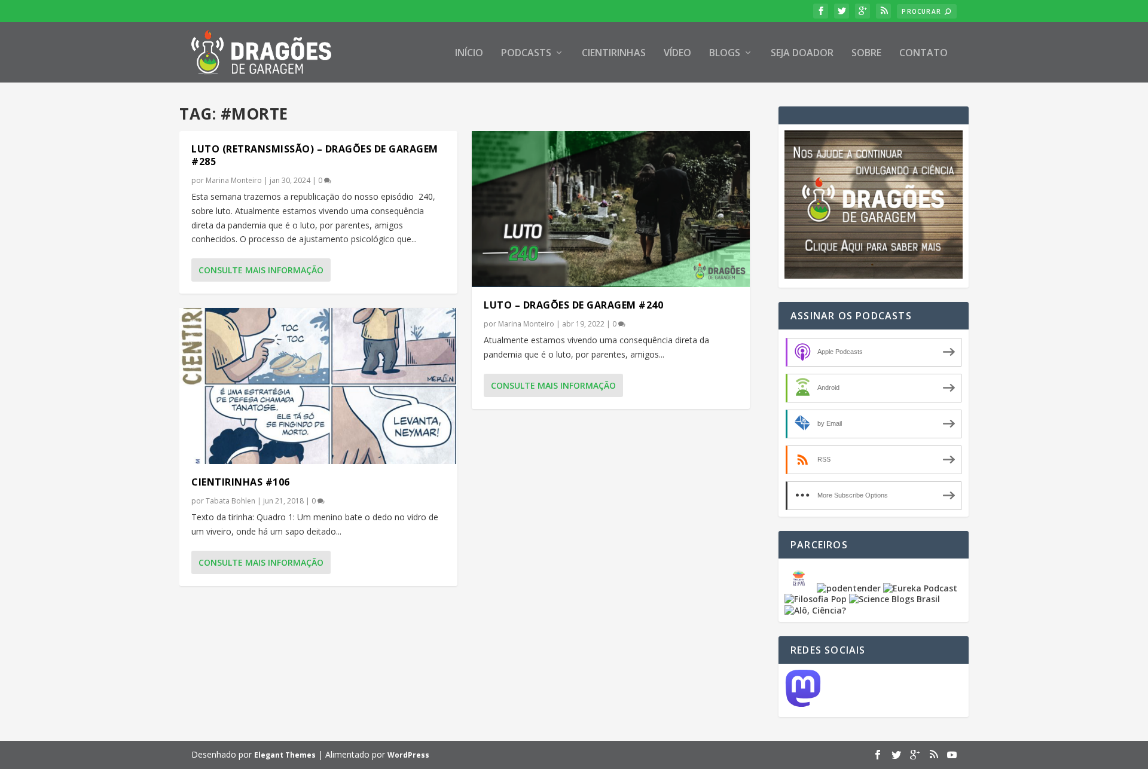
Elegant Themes (285, 755)
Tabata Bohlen (230, 501)
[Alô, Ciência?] (815, 610)
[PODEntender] (849, 588)
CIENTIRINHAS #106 (240, 482)
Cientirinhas (614, 53)
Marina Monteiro (234, 180)
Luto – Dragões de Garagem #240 (573, 305)
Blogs (724, 53)
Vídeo (677, 53)
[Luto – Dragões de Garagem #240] (611, 209)
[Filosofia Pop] (815, 599)
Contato (923, 53)
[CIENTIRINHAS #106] (318, 386)
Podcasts (526, 53)
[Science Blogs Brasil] (894, 599)
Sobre (866, 53)
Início (469, 53)
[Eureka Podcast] (920, 588)
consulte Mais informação (261, 270)
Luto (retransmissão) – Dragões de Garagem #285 (314, 155)
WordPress (408, 755)
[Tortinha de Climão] (800, 588)
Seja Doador (802, 53)
